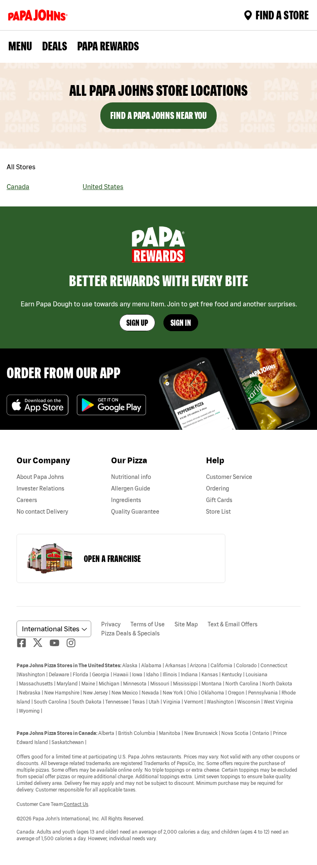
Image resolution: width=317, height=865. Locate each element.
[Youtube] (58, 643)
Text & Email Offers (233, 624)
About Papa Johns (40, 477)
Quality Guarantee (135, 511)
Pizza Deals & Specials (130, 633)
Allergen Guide (130, 488)
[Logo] (39, 15)
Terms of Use (147, 624)
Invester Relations (40, 488)
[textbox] (158, 751)
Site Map (186, 624)
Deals (54, 46)
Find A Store (282, 15)
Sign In (180, 322)
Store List (218, 511)
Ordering (217, 488)
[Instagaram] (74, 643)
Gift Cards (219, 500)
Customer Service (229, 477)
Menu (20, 46)
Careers (27, 500)
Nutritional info (131, 477)
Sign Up (137, 322)
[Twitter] (41, 642)
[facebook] (25, 643)
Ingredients (126, 500)
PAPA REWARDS (108, 46)
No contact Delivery (42, 511)
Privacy (111, 624)
